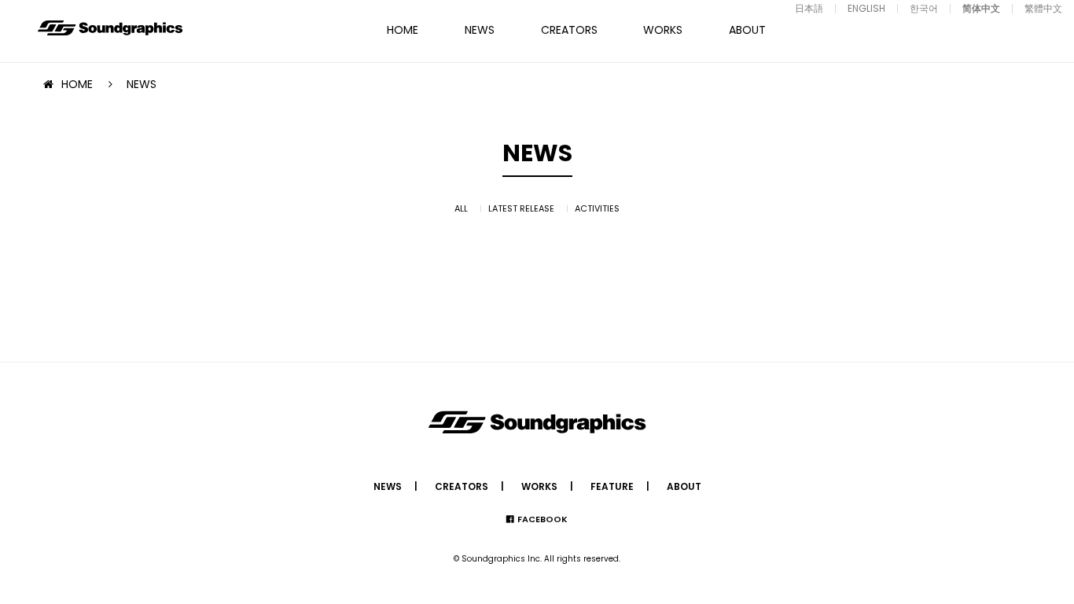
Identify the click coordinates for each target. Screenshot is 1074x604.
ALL (461, 208)
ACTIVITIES (597, 208)
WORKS (662, 30)
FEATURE (612, 486)
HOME (402, 30)
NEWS (480, 30)
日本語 (809, 8)
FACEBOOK (542, 519)
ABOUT (747, 30)
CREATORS (569, 30)
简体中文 (981, 8)
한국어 (924, 8)
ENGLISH (866, 8)
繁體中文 (1043, 8)
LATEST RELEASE (521, 208)
